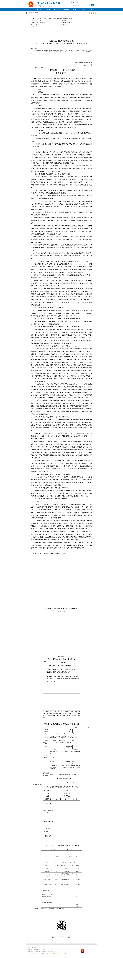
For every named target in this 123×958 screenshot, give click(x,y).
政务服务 (66, 9)
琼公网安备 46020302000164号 (60, 953)
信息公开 (57, 9)
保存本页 (53, 937)
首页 (30, 9)
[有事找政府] (73, 2)
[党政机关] (82, 951)
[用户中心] (75, 2)
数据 (83, 9)
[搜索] (92, 5)
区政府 (39, 9)
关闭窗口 (69, 937)
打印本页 (61, 937)
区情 (92, 9)
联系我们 (33, 947)
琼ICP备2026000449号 (37, 953)
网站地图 (29, 947)
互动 (74, 9)
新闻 (48, 9)
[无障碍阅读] (79, 2)
